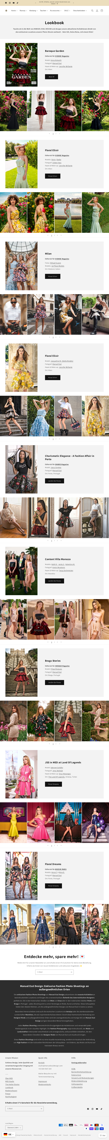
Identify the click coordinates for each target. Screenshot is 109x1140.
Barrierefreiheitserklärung (81, 1072)
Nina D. (62, 872)
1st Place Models (57, 266)
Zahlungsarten (77, 1084)
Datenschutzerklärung (50, 1135)
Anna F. (54, 872)
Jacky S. (61, 564)
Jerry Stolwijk (57, 771)
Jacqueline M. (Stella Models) (62, 361)
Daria (53, 159)
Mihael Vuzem (55, 263)
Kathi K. (54, 564)
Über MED (9, 1078)
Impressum (42, 1081)
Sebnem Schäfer (57, 767)
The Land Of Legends (56, 777)
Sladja (58, 159)
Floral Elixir (52, 176)
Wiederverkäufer (44, 1084)
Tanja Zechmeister (66, 570)
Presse (7, 1094)
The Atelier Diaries (12, 1084)
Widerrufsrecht (38, 1135)
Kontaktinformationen (84, 1135)
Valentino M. (70, 564)
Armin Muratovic (58, 567)
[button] (92, 10)
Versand (65, 1135)
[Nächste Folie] (59, 133)
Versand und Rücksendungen (82, 1078)
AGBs (73, 1069)
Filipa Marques (56, 669)
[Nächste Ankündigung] (73, 3)
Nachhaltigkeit (10, 1097)
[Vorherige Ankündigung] (35, 3)
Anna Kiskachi (56, 60)
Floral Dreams (53, 784)
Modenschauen (11, 1090)
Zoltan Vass (56, 163)
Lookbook (9, 1087)
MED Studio (9, 1081)
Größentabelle (76, 1087)
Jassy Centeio (56, 467)
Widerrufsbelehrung (79, 1081)
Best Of (51, 77)
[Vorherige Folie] (49, 133)
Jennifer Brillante (65, 66)
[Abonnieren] (71, 972)
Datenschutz (76, 1075)
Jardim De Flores (54, 481)
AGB (60, 1135)
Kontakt (41, 1063)
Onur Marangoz (65, 774)
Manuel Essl (57, 63)
